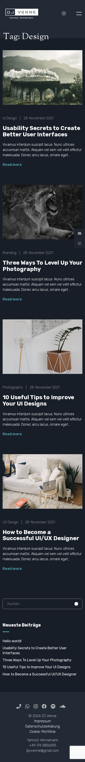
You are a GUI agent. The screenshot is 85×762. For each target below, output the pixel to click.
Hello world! (12, 641)
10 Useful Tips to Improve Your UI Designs (38, 400)
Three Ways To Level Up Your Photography (42, 265)
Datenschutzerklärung (42, 726)
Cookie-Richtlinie (42, 731)
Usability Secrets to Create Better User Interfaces (41, 131)
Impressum (42, 721)
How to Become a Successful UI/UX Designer (41, 535)
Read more (12, 165)
